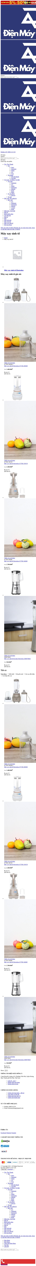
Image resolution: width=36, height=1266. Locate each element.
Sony (12, 167)
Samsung (13, 169)
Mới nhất (11, 674)
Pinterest (8, 1133)
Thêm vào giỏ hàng (9, 363)
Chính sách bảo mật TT (14, 1096)
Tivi (9, 166)
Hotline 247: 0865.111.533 (8, 152)
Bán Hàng (7, 1242)
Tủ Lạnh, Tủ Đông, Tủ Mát (12, 180)
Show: (3, 1070)
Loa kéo (13, 178)
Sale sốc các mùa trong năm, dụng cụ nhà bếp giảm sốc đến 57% (18, 228)
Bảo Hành (7, 1240)
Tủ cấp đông (11, 194)
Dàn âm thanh (15, 176)
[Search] (18, 77)
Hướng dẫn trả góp (13, 1084)
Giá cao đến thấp (30, 674)
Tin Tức (6, 1245)
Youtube (13, 1133)
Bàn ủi (6, 217)
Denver (13, 195)
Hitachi (13, 189)
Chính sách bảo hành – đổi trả (16, 1093)
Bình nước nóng (8, 214)
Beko (12, 192)
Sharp (12, 170)
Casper (13, 208)
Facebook (3, 1133)
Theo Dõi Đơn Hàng (10, 1243)
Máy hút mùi (7, 220)
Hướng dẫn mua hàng (14, 1082)
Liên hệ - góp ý (12, 1081)
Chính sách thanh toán (14, 1097)
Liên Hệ (6, 1246)
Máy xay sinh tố (8, 223)
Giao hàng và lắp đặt (13, 1094)
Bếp (5, 218)
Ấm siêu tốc (7, 215)
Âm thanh (10, 175)
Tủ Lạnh (10, 181)
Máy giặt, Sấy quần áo (10, 198)
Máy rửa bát (7, 221)
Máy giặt (10, 200)
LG (12, 172)
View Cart (3, 1169)
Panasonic (14, 187)
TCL (12, 173)
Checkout (10, 1169)
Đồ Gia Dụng (8, 225)
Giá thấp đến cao (7, 676)
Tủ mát (10, 197)
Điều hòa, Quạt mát (9, 211)
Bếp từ (6, 212)
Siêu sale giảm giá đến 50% (8, 227)
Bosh (12, 190)
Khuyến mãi (19, 674)
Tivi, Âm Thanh (8, 164)
